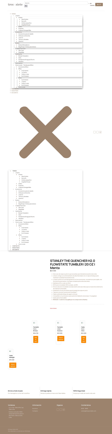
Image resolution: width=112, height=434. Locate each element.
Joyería (17, 15)
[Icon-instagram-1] (97, 132)
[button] (45, 132)
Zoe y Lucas (22, 87)
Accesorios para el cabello (26, 34)
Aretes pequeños (26, 23)
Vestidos (21, 61)
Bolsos (17, 43)
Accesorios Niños (23, 67)
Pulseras (21, 28)
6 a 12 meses (25, 76)
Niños (20, 78)
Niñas (20, 69)
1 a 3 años (24, 72)
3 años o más (25, 74)
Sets (20, 58)
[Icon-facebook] (94, 132)
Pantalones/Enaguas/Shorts (27, 59)
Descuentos (18, 63)
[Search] (26, 6)
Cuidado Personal (20, 48)
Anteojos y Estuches (24, 36)
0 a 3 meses (25, 80)
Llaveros (21, 41)
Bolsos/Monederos (24, 45)
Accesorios (18, 32)
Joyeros (21, 37)
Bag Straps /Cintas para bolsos (27, 47)
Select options (60, 338)
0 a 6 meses (25, 70)
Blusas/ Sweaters (23, 56)
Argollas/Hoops (26, 25)
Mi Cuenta (15, 92)
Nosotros (15, 248)
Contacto (16, 246)
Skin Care (21, 50)
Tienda (14, 14)
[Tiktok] (100, 132)
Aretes (20, 17)
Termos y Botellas (24, 39)
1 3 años (24, 81)
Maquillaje (21, 52)
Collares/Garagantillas (25, 30)
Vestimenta (18, 54)
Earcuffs (24, 21)
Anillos (20, 26)
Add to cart (35, 339)
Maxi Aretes (25, 19)
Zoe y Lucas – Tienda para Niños (24, 65)
